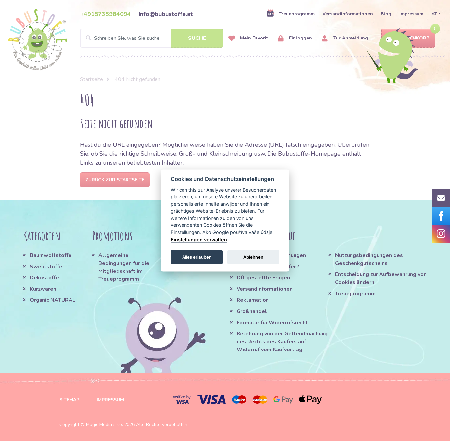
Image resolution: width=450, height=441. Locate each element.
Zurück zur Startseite (114, 180)
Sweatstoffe (46, 266)
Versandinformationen (348, 14)
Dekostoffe (44, 277)
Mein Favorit (253, 38)
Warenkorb (414, 38)
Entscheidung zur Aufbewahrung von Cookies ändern (381, 278)
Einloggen (300, 38)
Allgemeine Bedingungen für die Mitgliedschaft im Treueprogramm (123, 267)
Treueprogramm (297, 14)
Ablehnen (253, 256)
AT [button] (434, 14)
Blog (386, 14)
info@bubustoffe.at (166, 14)
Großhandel (252, 311)
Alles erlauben (196, 256)
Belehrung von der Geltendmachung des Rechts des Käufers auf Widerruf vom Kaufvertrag (282, 341)
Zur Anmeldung (350, 38)
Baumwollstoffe (50, 255)
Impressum (411, 14)
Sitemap (69, 400)
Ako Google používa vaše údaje (237, 232)
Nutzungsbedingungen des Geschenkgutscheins (369, 259)
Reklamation (253, 300)
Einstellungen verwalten (199, 239)
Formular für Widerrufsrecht (272, 322)
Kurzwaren (44, 289)
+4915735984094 (105, 14)
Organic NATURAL (52, 300)
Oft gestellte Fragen (263, 277)
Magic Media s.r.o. (104, 424)
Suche (197, 38)
